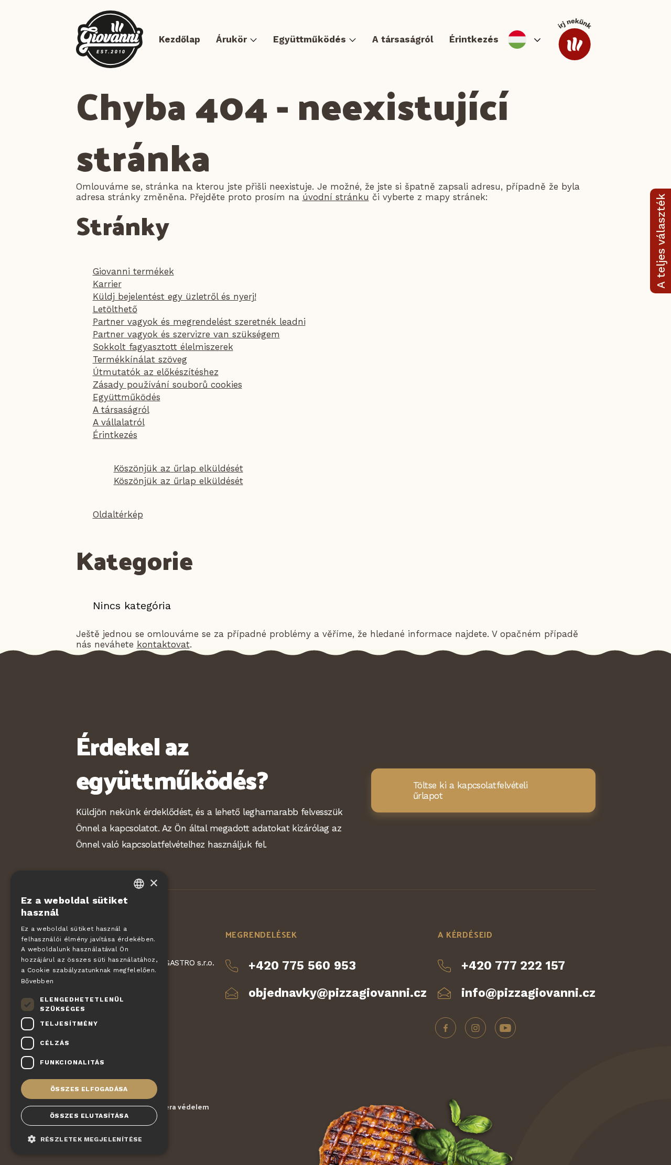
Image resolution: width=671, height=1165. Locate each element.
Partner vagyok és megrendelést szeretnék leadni (199, 321)
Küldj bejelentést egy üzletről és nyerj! (174, 296)
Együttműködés (309, 39)
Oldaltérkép (118, 514)
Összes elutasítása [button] (89, 1115)
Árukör (231, 39)
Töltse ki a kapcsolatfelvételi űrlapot (470, 790)
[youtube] (505, 1028)
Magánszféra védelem (170, 1106)
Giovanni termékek (133, 271)
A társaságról (403, 39)
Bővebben (37, 981)
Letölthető (115, 309)
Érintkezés (474, 39)
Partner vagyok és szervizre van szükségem (186, 334)
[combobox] (139, 883)
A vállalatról (119, 422)
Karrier (107, 284)
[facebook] (446, 1028)
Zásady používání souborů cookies (167, 384)
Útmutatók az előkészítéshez (156, 372)
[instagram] (475, 1028)
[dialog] (89, 1013)
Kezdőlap (179, 39)
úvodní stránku (335, 197)
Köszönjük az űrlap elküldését (178, 468)
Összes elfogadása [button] (89, 1089)
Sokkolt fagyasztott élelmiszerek (163, 347)
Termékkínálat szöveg (140, 359)
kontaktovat (163, 644)
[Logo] (110, 39)
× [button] (153, 883)
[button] (89, 1138)
